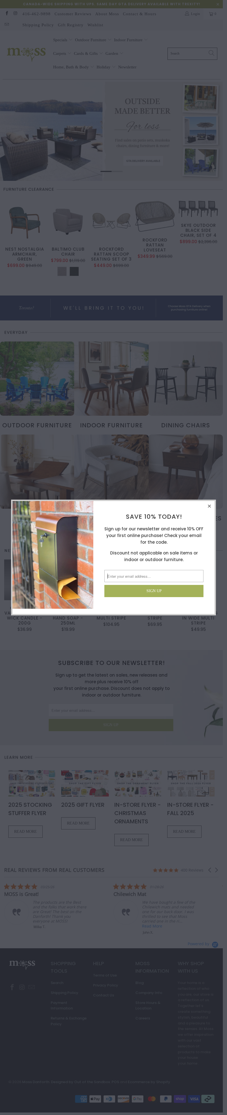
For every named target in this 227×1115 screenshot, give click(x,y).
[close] (210, 506)
